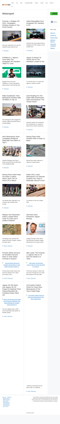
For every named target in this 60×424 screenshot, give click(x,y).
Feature (41, 2)
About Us (51, 2)
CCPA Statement (6, 403)
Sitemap (52, 48)
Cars (17, 2)
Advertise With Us (6, 398)
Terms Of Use (5, 406)
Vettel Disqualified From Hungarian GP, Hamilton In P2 (35, 23)
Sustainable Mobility (28, 2)
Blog (46, 2)
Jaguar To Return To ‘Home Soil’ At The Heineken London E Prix (35, 59)
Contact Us (53, 35)
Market (5, 245)
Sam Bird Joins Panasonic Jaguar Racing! (33, 217)
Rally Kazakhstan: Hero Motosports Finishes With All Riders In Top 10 (11, 98)
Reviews (36, 2)
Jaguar (5, 316)
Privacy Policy (54, 37)
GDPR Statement (6, 405)
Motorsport (6, 50)
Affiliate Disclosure (6, 399)
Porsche (6, 278)
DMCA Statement (6, 402)
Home (12, 2)
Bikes (21, 2)
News (29, 278)
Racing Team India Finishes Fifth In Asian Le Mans (35, 138)
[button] (11, 6)
